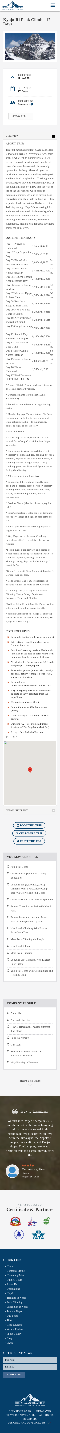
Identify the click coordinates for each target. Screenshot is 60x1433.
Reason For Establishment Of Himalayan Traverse (26, 1053)
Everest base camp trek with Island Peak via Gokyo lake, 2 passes (29, 919)
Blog (9, 1338)
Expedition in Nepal (17, 1306)
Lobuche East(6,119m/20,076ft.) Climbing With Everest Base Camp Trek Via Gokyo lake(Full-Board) (29, 888)
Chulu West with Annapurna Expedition (32, 899)
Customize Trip (30, 833)
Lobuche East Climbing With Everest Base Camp (30, 961)
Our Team (16, 1044)
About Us (16, 1013)
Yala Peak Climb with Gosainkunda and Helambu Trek (32, 972)
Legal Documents (20, 1038)
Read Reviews (14, 1324)
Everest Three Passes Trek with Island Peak (31, 908)
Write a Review (15, 1329)
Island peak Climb (20, 946)
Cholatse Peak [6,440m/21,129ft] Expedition (28, 875)
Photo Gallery (14, 1333)
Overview (12, 136)
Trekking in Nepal (16, 1297)
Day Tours (12, 1315)
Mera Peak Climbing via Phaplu (27, 939)
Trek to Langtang (34, 1111)
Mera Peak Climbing (21, 953)
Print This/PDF (30, 841)
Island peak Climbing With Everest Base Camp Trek (29, 930)
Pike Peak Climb (19, 866)
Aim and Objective (21, 1020)
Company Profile (16, 1270)
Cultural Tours (14, 1279)
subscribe (14, 1374)
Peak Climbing (14, 1302)
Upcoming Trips (15, 1275)
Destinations (13, 1288)
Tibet (9, 1320)
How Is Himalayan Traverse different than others (30, 1028)
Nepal (10, 1293)
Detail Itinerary (17, 810)
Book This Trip (30, 825)
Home (10, 1266)
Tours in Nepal (14, 1311)
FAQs (10, 1342)
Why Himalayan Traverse (24, 1062)
